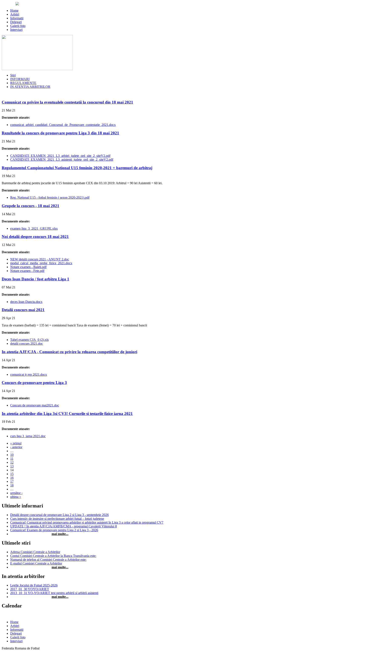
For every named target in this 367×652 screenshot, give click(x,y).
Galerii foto (17, 26)
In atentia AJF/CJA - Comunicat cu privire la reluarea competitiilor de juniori (69, 352)
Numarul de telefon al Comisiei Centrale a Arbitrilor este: (48, 559)
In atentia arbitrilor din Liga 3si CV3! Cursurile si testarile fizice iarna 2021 (67, 413)
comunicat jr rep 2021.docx (28, 374)
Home (14, 10)
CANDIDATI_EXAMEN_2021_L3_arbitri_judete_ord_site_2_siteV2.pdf (60, 155)
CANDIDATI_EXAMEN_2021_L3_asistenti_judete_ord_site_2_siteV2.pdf (61, 159)
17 (12, 481)
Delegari (16, 22)
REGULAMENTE (23, 83)
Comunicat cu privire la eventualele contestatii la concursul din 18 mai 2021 (67, 102)
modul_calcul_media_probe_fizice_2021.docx (41, 263)
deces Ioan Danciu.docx (26, 302)
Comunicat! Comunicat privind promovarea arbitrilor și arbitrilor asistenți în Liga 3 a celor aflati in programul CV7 (86, 522)
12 (12, 462)
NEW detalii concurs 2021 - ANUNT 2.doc (39, 259)
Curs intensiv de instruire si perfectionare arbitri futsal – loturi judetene (57, 518)
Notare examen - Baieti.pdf (28, 267)
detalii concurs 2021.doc (26, 343)
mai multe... (60, 534)
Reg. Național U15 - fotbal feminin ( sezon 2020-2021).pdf (49, 197)
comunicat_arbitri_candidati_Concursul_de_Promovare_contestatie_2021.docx (63, 124)
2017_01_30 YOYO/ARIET (29, 589)
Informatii (16, 18)
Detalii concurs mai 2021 (23, 310)
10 (12, 455)
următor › (16, 493)
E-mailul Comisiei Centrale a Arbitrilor (36, 563)
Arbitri (14, 14)
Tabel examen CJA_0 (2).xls (29, 339)
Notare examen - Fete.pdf (27, 271)
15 (12, 474)
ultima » (15, 497)
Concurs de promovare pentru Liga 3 (34, 382)
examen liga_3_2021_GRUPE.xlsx (34, 228)
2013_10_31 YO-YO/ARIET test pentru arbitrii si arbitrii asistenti (54, 593)
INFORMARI (20, 79)
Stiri (13, 75)
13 (12, 466)
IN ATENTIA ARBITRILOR (30, 87)
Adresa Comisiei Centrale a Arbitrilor (35, 552)
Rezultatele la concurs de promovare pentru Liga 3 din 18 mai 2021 (60, 133)
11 (11, 458)
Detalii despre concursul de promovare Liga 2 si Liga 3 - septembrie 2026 (59, 515)
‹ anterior (16, 447)
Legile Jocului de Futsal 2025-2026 (34, 585)
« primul (15, 443)
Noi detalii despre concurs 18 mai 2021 (35, 236)
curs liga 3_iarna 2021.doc (28, 436)
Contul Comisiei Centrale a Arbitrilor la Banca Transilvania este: (53, 556)
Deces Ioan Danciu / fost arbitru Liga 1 (35, 279)
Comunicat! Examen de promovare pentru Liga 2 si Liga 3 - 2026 (54, 530)
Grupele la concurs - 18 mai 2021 (30, 206)
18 (12, 485)
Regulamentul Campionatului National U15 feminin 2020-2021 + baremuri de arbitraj (77, 168)
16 (12, 477)
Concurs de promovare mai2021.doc (34, 405)
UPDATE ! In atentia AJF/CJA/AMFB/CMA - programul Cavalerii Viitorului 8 (63, 526)
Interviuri (16, 29)
